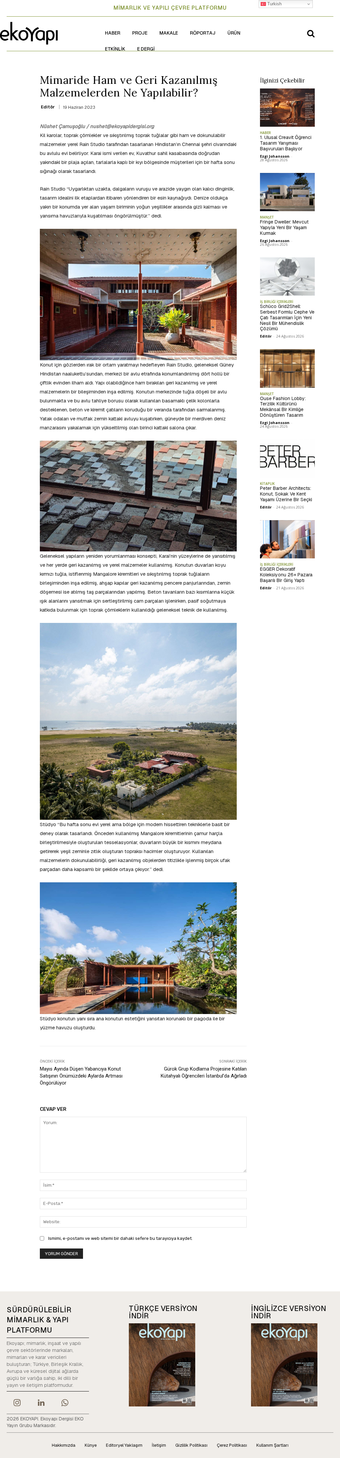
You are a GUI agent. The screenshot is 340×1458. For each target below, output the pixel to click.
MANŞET (267, 217)
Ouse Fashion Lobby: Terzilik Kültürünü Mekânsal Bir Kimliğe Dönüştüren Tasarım (283, 406)
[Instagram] (17, 1403)
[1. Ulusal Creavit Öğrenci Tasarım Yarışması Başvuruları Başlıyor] (287, 107)
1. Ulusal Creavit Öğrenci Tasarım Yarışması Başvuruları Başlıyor (285, 143)
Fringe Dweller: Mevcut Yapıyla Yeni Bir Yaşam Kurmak (284, 227)
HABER (265, 132)
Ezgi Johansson (275, 156)
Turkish (274, 3)
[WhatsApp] (65, 1403)
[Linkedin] (41, 1403)
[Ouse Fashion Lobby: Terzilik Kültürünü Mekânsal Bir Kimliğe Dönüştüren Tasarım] (287, 368)
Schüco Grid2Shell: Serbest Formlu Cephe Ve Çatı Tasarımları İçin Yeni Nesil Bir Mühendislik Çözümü (287, 317)
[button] (311, 33)
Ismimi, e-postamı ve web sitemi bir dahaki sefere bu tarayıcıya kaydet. (120, 1238)
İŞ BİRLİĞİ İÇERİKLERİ (276, 301)
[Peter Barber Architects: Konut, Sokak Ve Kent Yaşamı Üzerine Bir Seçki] (287, 458)
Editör (48, 107)
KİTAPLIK (267, 483)
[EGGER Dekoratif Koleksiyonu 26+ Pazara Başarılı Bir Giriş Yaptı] (287, 539)
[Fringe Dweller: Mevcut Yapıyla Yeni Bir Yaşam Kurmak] (287, 192)
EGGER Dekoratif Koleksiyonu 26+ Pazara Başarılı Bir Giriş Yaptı (286, 574)
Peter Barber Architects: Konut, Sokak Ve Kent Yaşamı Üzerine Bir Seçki (286, 494)
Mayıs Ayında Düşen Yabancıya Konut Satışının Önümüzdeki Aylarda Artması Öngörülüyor (81, 1076)
